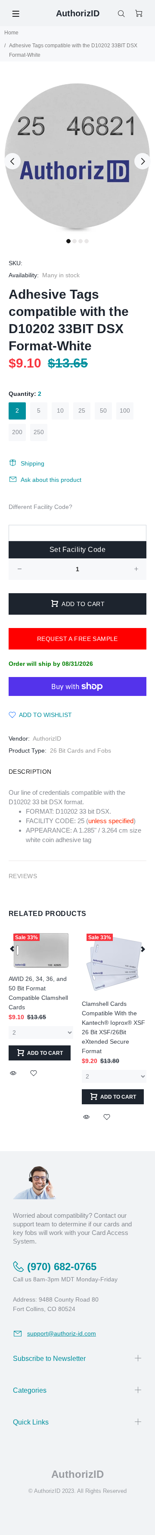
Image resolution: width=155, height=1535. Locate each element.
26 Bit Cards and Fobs (80, 750)
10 (60, 410)
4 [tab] (86, 241)
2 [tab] (74, 241)
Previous (12, 161)
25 (81, 410)
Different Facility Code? (40, 506)
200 (17, 432)
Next (142, 161)
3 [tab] (80, 241)
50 (103, 410)
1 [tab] (68, 241)
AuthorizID (47, 738)
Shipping (32, 463)
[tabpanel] (77, 156)
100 (125, 410)
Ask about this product (51, 479)
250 (39, 432)
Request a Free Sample (77, 638)
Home (11, 33)
